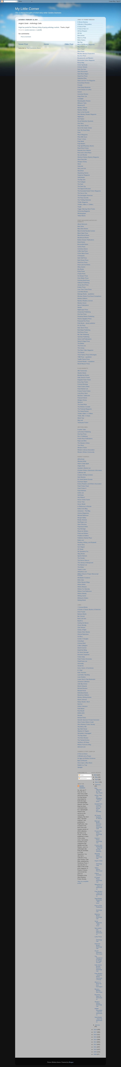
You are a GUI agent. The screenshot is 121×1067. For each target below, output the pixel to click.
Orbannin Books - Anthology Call (98, 946)
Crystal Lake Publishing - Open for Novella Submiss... (98, 848)
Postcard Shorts (82, 398)
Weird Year (81, 418)
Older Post (69, 44)
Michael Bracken (82, 688)
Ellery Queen (81, 267)
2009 (95, 1052)
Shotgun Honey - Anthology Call (98, 1004)
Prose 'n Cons (82, 139)
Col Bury (80, 636)
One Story (81, 123)
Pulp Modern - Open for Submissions (98, 894)
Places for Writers (83, 531)
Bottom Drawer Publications (86, 240)
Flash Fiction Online (83, 386)
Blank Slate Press (83, 233)
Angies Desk (81, 466)
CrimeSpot (81, 641)
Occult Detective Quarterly (85, 121)
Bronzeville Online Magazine (86, 60)
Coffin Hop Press (83, 251)
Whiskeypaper (82, 213)
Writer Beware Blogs (84, 582)
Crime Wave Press (83, 253)
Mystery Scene (82, 303)
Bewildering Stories (83, 375)
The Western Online (84, 443)
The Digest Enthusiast (84, 188)
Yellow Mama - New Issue (98, 869)
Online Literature (83, 706)
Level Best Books (83, 291)
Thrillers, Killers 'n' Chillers (85, 204)
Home (46, 44)
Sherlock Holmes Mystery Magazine (88, 157)
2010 (95, 1049)
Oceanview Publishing (84, 312)
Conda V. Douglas (83, 638)
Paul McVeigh (82, 529)
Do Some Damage (83, 652)
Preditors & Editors (83, 535)
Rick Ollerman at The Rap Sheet (98, 791)
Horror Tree (81, 502)
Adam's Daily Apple (83, 463)
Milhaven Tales (82, 103)
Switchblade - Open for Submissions (98, 1020)
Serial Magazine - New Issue (98, 924)
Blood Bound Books (83, 235)
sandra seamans (82, 787)
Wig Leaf (80, 420)
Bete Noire (81, 226)
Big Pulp (80, 42)
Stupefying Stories (83, 173)
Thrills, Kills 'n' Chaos (84, 416)
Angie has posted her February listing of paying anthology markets (39, 27)
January (97, 1025)
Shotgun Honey (82, 161)
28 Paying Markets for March (98, 817)
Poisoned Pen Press (84, 321)
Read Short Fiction (83, 148)
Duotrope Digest (82, 481)
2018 (95, 1029)
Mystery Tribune (82, 107)
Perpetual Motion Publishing (86, 316)
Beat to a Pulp (82, 37)
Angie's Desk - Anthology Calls (98, 863)
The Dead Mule (82, 404)
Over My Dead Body (84, 130)
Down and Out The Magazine (86, 80)
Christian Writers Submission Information (90, 470)
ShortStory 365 (82, 726)
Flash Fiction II (82, 488)
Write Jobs (81, 580)
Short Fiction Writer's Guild (85, 722)
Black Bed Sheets (83, 228)
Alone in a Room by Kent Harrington (98, 984)
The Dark (80, 184)
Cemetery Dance (83, 249)
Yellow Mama (81, 215)
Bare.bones (81, 35)
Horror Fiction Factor (84, 499)
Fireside (80, 85)
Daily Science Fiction (84, 377)
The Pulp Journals (83, 197)
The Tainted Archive (83, 740)
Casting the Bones (83, 623)
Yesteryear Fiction (83, 422)
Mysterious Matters (83, 695)
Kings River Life (82, 96)
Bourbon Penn (82, 56)
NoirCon (80, 704)
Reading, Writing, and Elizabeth (87, 542)
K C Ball (80, 670)
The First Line (82, 345)
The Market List (82, 565)
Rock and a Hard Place (84, 152)
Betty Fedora (81, 40)
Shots (79, 164)
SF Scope (80, 549)
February (98, 784)
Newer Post (23, 44)
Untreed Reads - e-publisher (86, 361)
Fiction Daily (81, 657)
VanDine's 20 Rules (83, 742)
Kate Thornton (82, 672)
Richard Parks (82, 717)
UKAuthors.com (82, 571)
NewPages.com (82, 522)
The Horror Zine (82, 193)
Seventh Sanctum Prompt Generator (88, 720)
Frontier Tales (82, 429)
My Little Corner (27, 9)
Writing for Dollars (83, 598)
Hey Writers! (81, 497)
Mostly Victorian (82, 520)
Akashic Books (82, 373)
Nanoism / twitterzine (84, 395)
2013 (95, 1042)
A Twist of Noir (82, 26)
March (97, 782)
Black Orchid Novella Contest (86, 231)
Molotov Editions (82, 298)
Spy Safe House (82, 729)
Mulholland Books (83, 693)
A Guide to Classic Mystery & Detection (89, 609)
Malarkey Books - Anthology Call (98, 916)
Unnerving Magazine (84, 211)
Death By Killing (82, 650)
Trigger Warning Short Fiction (86, 209)
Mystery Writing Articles (84, 697)
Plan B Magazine (83, 134)
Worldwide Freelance (84, 577)
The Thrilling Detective (84, 200)
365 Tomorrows (82, 370)
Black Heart (81, 49)
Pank (79, 132)
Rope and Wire (82, 441)
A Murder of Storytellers (85, 24)
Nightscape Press (83, 309)
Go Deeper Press (83, 276)
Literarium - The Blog (84, 511)
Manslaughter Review (84, 101)
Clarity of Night (82, 629)
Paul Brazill (81, 711)
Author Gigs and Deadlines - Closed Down (98, 798)
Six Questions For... (83, 551)
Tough (79, 206)
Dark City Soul (82, 69)
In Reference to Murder (85, 506)
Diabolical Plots (82, 78)
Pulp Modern (81, 143)
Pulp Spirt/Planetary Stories (86, 146)
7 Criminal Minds (83, 607)
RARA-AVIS (81, 713)
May (96, 777)
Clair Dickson (81, 627)
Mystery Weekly (82, 110)
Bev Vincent (81, 616)
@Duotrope (81, 459)
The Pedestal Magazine (85, 409)
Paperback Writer (83, 526)
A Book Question (98, 874)
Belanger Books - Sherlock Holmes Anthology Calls (98, 824)
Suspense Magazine (84, 175)
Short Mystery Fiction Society (86, 724)
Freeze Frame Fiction (84, 391)
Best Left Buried (82, 760)
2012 (95, 1044)
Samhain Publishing (83, 336)
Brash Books (81, 242)
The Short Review (83, 738)
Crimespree (81, 255)
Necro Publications (83, 305)
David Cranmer (82, 648)
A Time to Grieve (82, 754)
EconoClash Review (83, 83)
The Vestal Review (83, 411)
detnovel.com (82, 747)
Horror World (81, 504)
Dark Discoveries (83, 71)
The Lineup (81, 348)
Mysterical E (81, 105)
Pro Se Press (81, 325)
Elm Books (81, 269)
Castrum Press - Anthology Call (98, 840)
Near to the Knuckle (83, 112)
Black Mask (81, 51)
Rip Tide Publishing (83, 334)
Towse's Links (82, 569)
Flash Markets (82, 490)
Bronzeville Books (83, 244)
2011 (95, 1047)
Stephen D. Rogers (83, 731)
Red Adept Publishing (84, 330)
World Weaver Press (84, 363)
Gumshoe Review (83, 94)
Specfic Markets (82, 556)
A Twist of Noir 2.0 (83, 29)
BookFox (80, 621)
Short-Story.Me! (82, 159)
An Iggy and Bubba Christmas (86, 758)
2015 (95, 1037)
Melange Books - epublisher (86, 294)
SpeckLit (80, 402)
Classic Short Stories (84, 632)
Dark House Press (83, 260)
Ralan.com (81, 540)
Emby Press (81, 271)
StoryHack (81, 170)
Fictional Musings (83, 384)
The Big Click (81, 179)
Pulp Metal (81, 141)
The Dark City (82, 186)
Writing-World (82, 600)
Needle (80, 307)
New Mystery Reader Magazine (87, 114)
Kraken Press (82, 287)
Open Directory (82, 524)
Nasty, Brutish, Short (84, 702)
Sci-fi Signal (81, 547)
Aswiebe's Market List (84, 468)
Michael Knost (82, 690)
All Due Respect (82, 31)
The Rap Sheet (82, 735)
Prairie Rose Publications (85, 438)
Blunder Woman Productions (86, 53)
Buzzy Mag (81, 62)
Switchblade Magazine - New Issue (98, 901)
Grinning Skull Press (84, 280)
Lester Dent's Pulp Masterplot (86, 679)
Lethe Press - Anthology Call (98, 939)
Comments (83, 778)
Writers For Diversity (84, 589)
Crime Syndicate (82, 65)
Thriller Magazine (83, 202)
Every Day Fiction (83, 382)
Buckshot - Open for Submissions (98, 997)
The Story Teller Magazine (85, 350)
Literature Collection (84, 681)
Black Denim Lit (82, 47)
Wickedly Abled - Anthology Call (98, 856)
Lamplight (80, 98)
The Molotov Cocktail (84, 406)
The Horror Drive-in (83, 560)
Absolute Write (82, 461)
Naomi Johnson (82, 699)
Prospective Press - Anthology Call (98, 833)
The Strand (81, 352)
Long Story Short (83, 393)
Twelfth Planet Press (84, 359)
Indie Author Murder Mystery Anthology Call (98, 968)
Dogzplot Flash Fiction (84, 379)
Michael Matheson (83, 515)
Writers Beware (82, 586)
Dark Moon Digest (83, 74)
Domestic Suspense (83, 654)
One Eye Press (82, 314)
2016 (95, 1034)
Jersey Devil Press (83, 285)
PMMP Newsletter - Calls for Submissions (98, 1012)
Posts (81, 775)
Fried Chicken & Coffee (84, 89)
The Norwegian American (85, 195)
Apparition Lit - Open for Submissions (98, 887)
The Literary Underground (85, 562)
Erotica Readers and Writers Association (90, 484)
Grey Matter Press (83, 278)
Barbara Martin (82, 614)
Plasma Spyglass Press (85, 318)
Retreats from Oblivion (84, 150)
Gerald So (81, 665)
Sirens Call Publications (85, 339)
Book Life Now (82, 618)
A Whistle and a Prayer (84, 756)
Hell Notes (81, 495)
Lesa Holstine (82, 677)
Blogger (71, 1062)
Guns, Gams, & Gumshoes (86, 668)
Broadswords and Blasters (85, 58)
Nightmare (81, 116)
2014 (95, 1039)
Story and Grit (82, 168)
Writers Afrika (81, 584)
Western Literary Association (86, 450)
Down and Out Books (84, 264)
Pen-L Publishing (83, 436)
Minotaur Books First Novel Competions (89, 296)
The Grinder (81, 558)
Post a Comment (26, 36)
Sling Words (81, 553)
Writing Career (82, 595)
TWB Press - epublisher (85, 357)
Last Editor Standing (84, 675)
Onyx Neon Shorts (83, 125)
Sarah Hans (81, 544)
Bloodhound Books (83, 237)
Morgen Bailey (82, 517)
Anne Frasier (81, 611)
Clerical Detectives (83, 634)
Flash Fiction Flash (83, 486)
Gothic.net (81, 493)
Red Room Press (83, 332)
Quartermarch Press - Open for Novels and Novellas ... (98, 808)
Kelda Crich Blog (82, 508)
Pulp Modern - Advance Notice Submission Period (98, 976)
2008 (95, 1054)
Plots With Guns (82, 137)
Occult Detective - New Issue (98, 952)
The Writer (81, 567)
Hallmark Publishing (83, 282)
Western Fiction (82, 447)
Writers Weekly (82, 593)
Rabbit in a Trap (82, 765)
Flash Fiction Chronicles (85, 659)
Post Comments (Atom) (34, 48)
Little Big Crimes (82, 684)
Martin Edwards (82, 686)
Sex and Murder (82, 155)
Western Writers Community (86, 452)
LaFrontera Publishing (84, 432)
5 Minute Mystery (83, 22)
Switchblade (81, 177)
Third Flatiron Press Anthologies (87, 354)
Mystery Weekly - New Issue (98, 990)
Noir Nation (81, 119)
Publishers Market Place (85, 538)
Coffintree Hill (82, 472)
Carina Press (81, 246)
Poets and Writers (83, 533)
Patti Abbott (81, 708)
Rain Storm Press (83, 327)
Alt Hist (80, 33)
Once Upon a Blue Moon (85, 763)
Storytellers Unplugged (84, 733)
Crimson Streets (82, 67)
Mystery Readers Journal (85, 300)
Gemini (80, 92)
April (96, 779)
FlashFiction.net (82, 661)
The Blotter (81, 343)
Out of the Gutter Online (85, 128)
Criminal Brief (82, 643)
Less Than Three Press (85, 289)
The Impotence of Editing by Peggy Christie (98, 959)
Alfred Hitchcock (82, 224)
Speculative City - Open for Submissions (98, 931)
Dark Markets (82, 477)
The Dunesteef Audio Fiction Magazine (89, 191)
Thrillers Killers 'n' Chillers (85, 413)
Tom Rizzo (81, 445)
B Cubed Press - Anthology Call (98, 880)
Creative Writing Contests (85, 475)
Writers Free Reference (85, 591)
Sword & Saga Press (84, 341)
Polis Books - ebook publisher (86, 323)
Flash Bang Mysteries (84, 87)
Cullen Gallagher (83, 645)
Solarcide (80, 166)
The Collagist (81, 182)
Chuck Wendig (82, 625)
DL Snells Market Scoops (85, 479)
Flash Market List (83, 389)
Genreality (81, 663)
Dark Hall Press (82, 258)
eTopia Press (81, 273)
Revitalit (80, 715)
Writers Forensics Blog (84, 744)
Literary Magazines (83, 513)
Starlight (80, 767)
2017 (95, 1032)
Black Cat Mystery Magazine (86, 44)
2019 (95, 775)
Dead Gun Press (82, 76)
